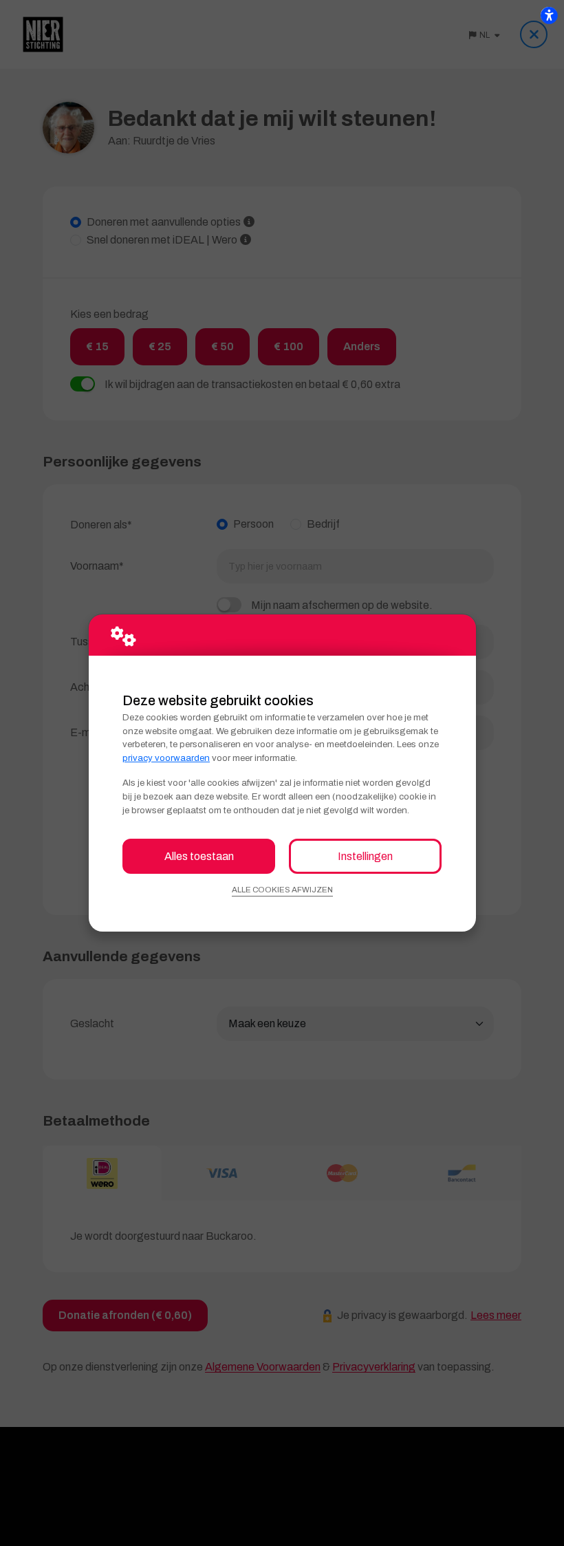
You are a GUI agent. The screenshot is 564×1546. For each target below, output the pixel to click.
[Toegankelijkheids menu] (549, 15)
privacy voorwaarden (166, 758)
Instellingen (365, 856)
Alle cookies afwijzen (282, 889)
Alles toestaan (199, 856)
